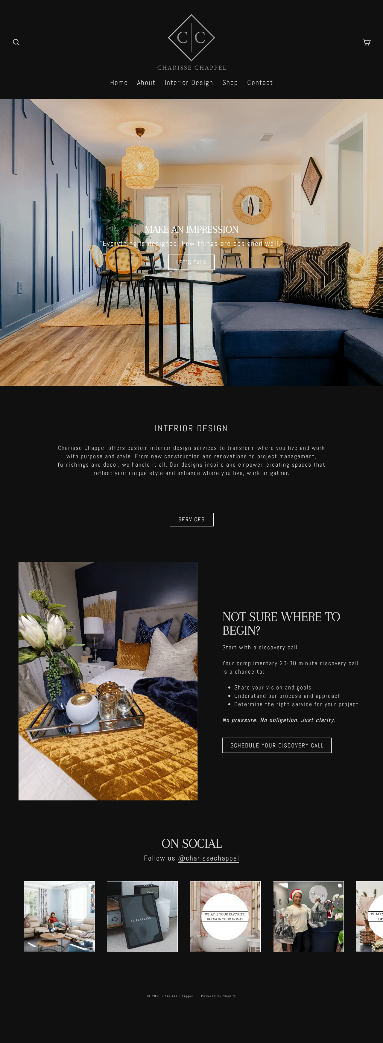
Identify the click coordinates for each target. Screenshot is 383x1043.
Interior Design (189, 82)
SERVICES (191, 519)
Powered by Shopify (218, 996)
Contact (260, 82)
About (146, 82)
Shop (230, 82)
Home (119, 82)
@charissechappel (208, 858)
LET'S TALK (191, 262)
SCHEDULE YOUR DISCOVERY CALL (277, 745)
